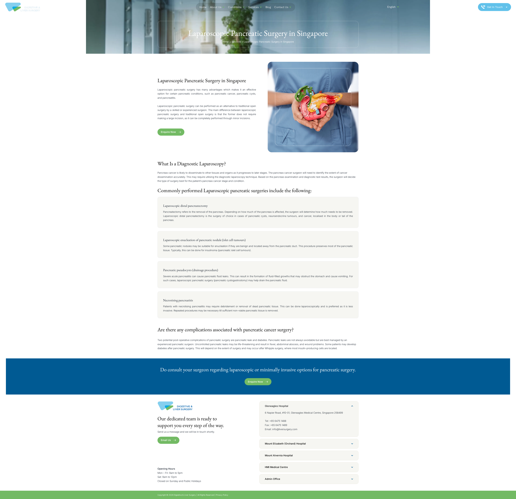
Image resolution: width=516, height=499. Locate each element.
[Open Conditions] (243, 7)
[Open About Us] (223, 7)
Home (225, 41)
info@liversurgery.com (284, 429)
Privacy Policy (222, 495)
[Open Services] (260, 7)
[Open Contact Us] (290, 7)
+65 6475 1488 (277, 421)
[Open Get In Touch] (506, 7)
